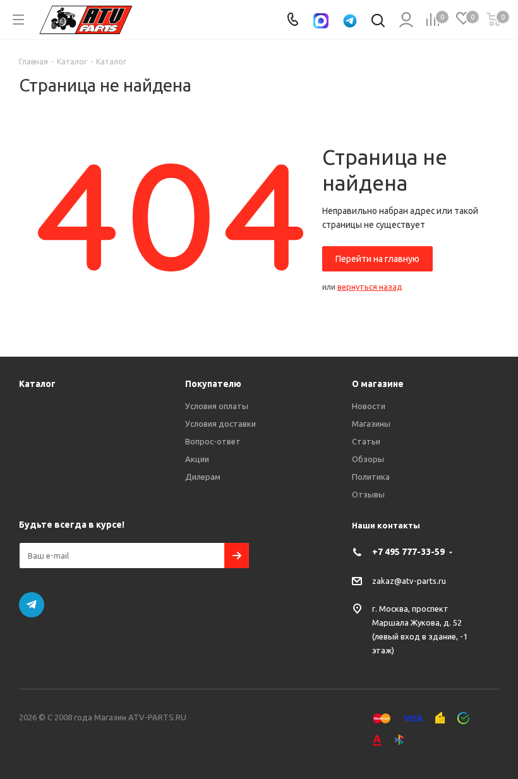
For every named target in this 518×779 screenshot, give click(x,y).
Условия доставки (220, 423)
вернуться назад (369, 286)
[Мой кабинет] (405, 19)
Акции (197, 459)
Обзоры (368, 459)
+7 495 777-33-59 (408, 552)
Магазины (371, 423)
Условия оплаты (216, 405)
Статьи (366, 441)
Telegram (31, 604)
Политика (371, 476)
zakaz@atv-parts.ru (409, 580)
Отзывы (368, 494)
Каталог (37, 384)
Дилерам (202, 476)
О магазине (378, 384)
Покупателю (213, 384)
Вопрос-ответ (213, 441)
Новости (368, 405)
